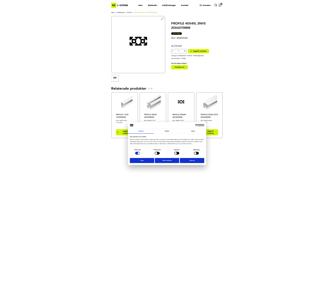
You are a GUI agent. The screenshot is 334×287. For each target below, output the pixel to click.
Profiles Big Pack (198, 56)
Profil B (129, 12)
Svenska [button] (206, 5)
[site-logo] (120, 5)
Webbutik (152, 5)
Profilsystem (120, 12)
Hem (140, 5)
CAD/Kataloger (169, 5)
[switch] (157, 153)
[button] (149, 88)
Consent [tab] (141, 131)
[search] (216, 5)
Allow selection (167, 160)
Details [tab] (167, 131)
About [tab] (193, 131)
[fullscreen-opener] (162, 18)
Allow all (192, 160)
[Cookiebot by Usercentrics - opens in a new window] (196, 125)
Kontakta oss (179, 67)
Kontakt (184, 5)
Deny (142, 160)
